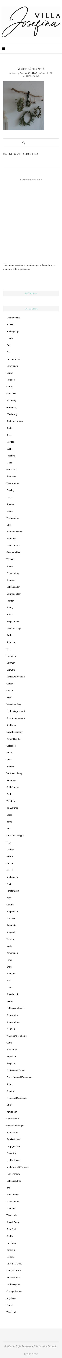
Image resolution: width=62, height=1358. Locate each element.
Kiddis (9, 463)
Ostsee (9, 684)
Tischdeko (11, 656)
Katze (9, 815)
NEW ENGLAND (14, 1264)
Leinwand (10, 670)
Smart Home (12, 1194)
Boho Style (11, 1229)
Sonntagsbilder (13, 594)
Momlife (10, 442)
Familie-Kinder (13, 1139)
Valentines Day (13, 704)
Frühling (10, 490)
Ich (7, 828)
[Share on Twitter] (31, 142)
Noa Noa (10, 918)
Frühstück (11, 1153)
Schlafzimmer (13, 787)
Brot (8, 1188)
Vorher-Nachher (13, 739)
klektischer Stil (13, 1270)
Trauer (9, 987)
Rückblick (11, 725)
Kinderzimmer (13, 545)
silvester (10, 870)
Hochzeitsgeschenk (15, 711)
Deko (8, 525)
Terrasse (10, 380)
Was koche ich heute (16, 1036)
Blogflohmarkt (13, 621)
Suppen (10, 1091)
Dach (8, 794)
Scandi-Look (12, 994)
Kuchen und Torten (15, 1070)
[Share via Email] (37, 142)
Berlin (9, 635)
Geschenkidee (13, 552)
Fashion (10, 601)
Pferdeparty (12, 414)
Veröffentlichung (14, 773)
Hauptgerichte (13, 1146)
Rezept (9, 511)
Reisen (9, 1084)
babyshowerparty (14, 732)
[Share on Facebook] (28, 142)
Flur (8, 345)
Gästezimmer (12, 1118)
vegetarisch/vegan (15, 1125)
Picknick (10, 1029)
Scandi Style (12, 1222)
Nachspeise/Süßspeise (17, 1167)
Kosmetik (11, 1208)
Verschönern (12, 953)
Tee (8, 649)
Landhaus (11, 1243)
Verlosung (11, 400)
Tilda (8, 759)
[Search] (58, 48)
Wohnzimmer (12, 483)
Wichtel (10, 559)
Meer (8, 697)
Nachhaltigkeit (13, 1284)
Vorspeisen (11, 1112)
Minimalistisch (13, 1277)
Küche (9, 449)
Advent (9, 566)
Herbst (9, 614)
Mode (9, 946)
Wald (8, 884)
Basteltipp (11, 538)
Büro (8, 435)
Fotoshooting (12, 573)
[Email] (47, 48)
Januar (9, 863)
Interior (9, 1001)
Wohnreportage (13, 628)
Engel (9, 967)
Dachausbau (12, 877)
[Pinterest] (40, 48)
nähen (9, 752)
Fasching (10, 456)
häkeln (9, 856)
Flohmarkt (11, 925)
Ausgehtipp (11, 932)
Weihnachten (12, 518)
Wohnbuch (11, 1215)
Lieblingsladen (13, 587)
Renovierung (12, 366)
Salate (9, 1105)
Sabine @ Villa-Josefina (32, 73)
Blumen (10, 766)
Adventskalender (14, 531)
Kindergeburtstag (14, 421)
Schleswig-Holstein (15, 676)
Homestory (11, 1049)
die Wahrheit (12, 808)
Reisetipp (10, 642)
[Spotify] (50, 48)
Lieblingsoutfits (13, 1181)
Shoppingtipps (13, 1022)
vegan (9, 497)
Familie (9, 324)
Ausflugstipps (13, 331)
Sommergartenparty (15, 718)
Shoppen (10, 580)
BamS (9, 822)
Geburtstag (11, 407)
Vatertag (10, 939)
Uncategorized (13, 317)
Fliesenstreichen (14, 359)
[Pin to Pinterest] (34, 142)
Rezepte (10, 504)
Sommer (10, 663)
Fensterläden (12, 891)
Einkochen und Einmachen (19, 1077)
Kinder (9, 428)
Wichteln (10, 801)
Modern (10, 1257)
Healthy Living (13, 1160)
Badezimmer (12, 1132)
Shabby (10, 1236)
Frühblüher (11, 476)
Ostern (9, 386)
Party (9, 897)
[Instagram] (37, 48)
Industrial (10, 1250)
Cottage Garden (13, 1291)
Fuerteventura (13, 1174)
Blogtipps (10, 1063)
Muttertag (11, 780)
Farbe (9, 960)
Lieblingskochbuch (15, 1008)
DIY (8, 352)
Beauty (9, 607)
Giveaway (11, 393)
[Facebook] (43, 48)
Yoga (8, 842)
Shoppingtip (12, 1015)
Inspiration (11, 1056)
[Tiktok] (54, 48)
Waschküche (12, 1201)
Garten (9, 373)
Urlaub (9, 338)
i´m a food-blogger (15, 835)
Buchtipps (11, 973)
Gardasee (11, 746)
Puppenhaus (12, 911)
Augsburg (11, 1298)
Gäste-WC (11, 469)
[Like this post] (24, 142)
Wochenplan (12, 1312)
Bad (8, 980)
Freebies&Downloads (16, 1098)
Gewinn (10, 904)
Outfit (9, 1043)
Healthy (10, 849)
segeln (9, 690)
